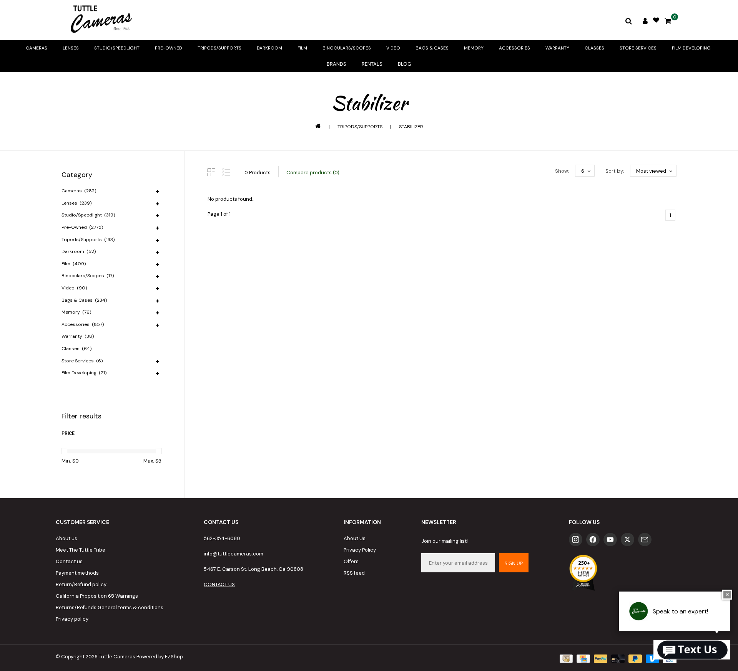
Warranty (557, 48)
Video (393, 48)
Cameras (36, 48)
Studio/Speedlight (117, 48)
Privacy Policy (360, 550)
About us (66, 538)
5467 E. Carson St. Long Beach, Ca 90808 (253, 569)
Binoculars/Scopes (346, 48)
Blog (404, 64)
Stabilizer (411, 127)
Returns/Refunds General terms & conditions (109, 607)
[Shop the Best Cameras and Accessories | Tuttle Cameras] (100, 20)
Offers (351, 561)
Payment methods (77, 573)
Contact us (69, 561)
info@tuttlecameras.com (233, 553)
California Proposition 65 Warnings (97, 596)
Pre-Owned (168, 48)
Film (302, 48)
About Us (355, 538)
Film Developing (691, 48)
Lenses (71, 48)
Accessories (514, 48)
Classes (594, 48)
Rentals (372, 64)
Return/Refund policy (81, 584)
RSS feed (354, 573)
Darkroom (269, 48)
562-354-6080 (222, 538)
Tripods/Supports (219, 48)
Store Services (638, 48)
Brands (336, 64)
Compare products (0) (312, 172)
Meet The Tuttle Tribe (80, 550)
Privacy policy (72, 619)
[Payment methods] (565, 658)
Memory (474, 48)
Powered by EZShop (159, 656)
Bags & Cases (432, 48)
